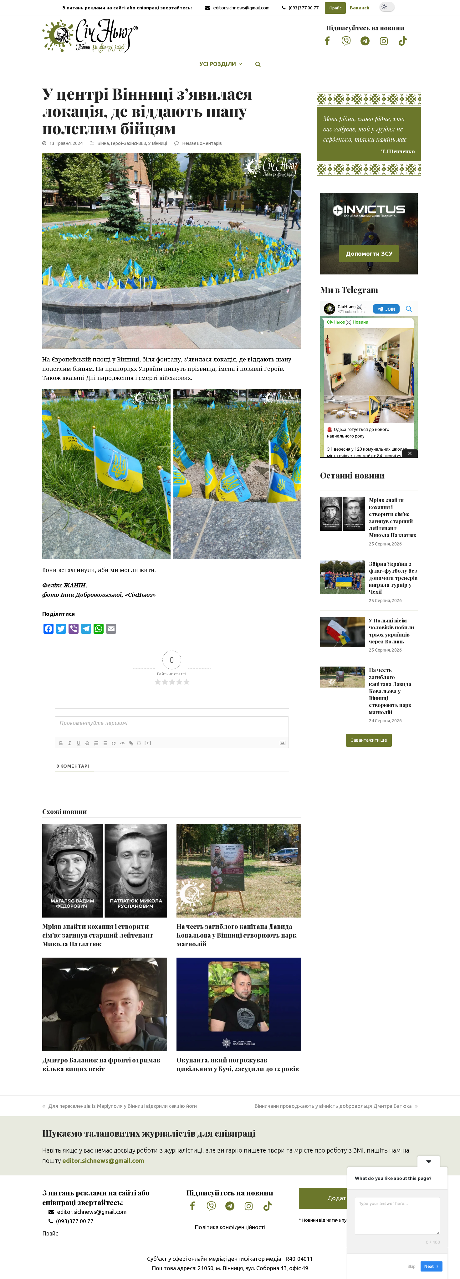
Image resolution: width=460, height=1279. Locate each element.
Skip (411, 1266)
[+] (148, 742)
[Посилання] (131, 743)
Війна (103, 143)
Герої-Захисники (128, 143)
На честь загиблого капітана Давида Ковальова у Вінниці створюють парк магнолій (236, 935)
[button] (258, 64)
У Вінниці (157, 143)
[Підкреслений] (78, 743)
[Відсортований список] (96, 743)
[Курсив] (69, 743)
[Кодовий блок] (122, 743)
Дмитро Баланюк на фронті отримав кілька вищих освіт (101, 1064)
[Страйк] (87, 743)
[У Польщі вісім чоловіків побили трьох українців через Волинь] (342, 631)
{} (139, 742)
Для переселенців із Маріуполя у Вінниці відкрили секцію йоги (122, 1106)
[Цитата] (113, 743)
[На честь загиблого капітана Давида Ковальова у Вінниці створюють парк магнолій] (342, 676)
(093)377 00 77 (304, 7)
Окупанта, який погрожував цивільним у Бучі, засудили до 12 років (237, 1064)
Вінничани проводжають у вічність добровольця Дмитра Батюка (333, 1106)
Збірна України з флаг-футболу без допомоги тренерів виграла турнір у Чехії (393, 577)
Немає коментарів (202, 143)
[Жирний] (61, 743)
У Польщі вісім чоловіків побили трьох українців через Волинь (391, 631)
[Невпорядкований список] (104, 743)
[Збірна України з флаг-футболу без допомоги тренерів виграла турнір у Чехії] (342, 577)
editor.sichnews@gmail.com (241, 7)
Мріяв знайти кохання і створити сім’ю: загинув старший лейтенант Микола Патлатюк (97, 935)
